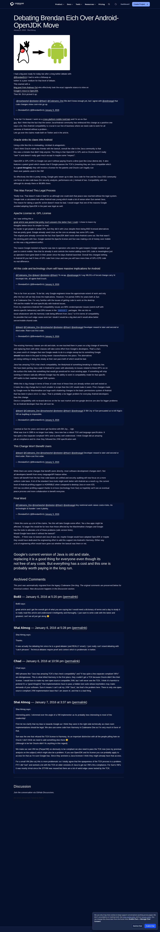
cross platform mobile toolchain (56, 119)
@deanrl (36, 275)
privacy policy (146, 917)
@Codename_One (55, 101)
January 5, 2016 (52, 110)
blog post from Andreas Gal (26, 87)
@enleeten (34, 101)
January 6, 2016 (52, 284)
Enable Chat (150, 926)
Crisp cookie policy (129, 917)
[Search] (109, 4)
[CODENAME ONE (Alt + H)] (17, 4)
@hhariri (43, 101)
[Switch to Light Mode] (115, 4)
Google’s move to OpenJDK (26, 91)
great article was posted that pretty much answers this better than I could (46, 222)
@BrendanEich (20, 77)
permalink (70, 596)
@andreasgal (108, 101)
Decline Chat (137, 926)
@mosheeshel (22, 101)
